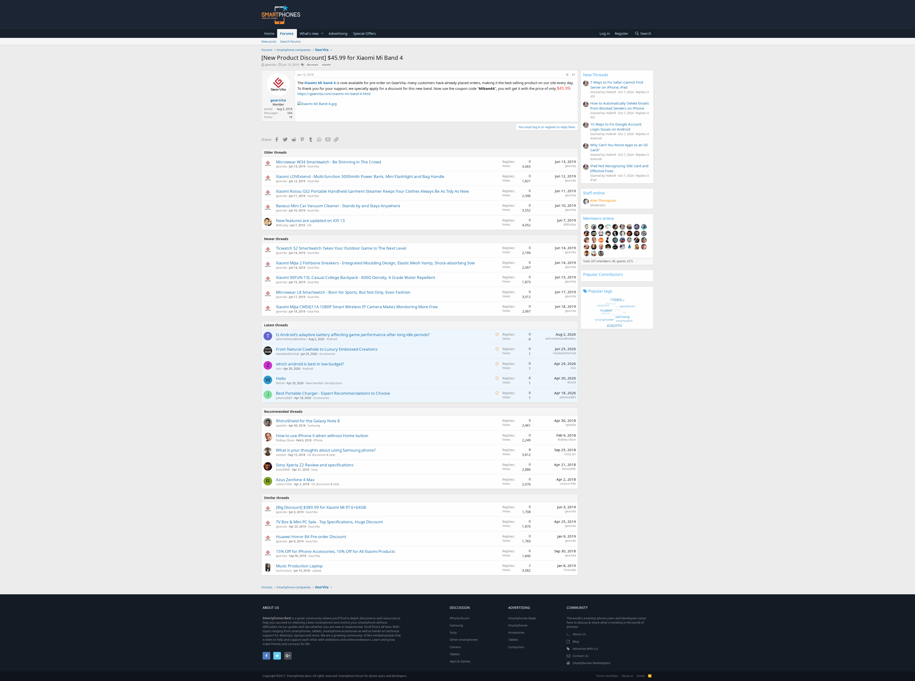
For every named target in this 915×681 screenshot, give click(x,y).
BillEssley (282, 225)
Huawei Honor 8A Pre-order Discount (311, 536)
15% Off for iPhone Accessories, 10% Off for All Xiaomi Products (335, 551)
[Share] (567, 75)
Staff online (594, 193)
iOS (309, 225)
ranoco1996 (284, 484)
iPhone (318, 440)
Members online (598, 218)
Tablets (455, 654)
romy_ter (570, 454)
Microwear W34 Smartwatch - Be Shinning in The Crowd (328, 162)
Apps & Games (460, 661)
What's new (309, 33)
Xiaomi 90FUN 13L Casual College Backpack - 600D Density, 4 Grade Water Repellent (355, 277)
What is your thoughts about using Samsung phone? (326, 450)
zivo (278, 369)
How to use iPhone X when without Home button (322, 435)
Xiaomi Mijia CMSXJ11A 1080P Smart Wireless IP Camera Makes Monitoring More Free (357, 306)
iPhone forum (459, 618)
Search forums (290, 41)
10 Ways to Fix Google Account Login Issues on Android (615, 126)
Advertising (338, 33)
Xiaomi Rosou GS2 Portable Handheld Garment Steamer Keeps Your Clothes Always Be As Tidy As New (372, 191)
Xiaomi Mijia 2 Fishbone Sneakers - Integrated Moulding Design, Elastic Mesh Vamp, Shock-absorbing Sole (375, 263)
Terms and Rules (607, 676)
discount (312, 65)
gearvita (270, 64)
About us (627, 676)
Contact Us (580, 656)
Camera (455, 647)
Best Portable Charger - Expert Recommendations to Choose (333, 393)
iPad (593, 180)
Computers (516, 647)
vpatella (281, 426)
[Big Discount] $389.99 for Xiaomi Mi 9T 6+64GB (321, 507)
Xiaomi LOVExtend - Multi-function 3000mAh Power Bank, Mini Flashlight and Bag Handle (360, 176)
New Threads (595, 74)
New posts (268, 41)
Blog (576, 641)
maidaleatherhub (287, 354)
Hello (281, 378)
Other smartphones (464, 639)
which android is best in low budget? (310, 364)
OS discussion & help (321, 455)
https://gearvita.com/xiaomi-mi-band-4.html (334, 93)
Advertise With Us (585, 648)
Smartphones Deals (522, 618)
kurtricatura (284, 571)
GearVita (313, 166)
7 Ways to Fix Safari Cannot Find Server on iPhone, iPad (616, 85)
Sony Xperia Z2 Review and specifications (314, 465)
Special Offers (364, 33)
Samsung (314, 426)
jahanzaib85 (284, 398)
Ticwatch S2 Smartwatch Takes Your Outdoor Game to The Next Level (341, 248)
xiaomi (326, 65)
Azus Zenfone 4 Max (295, 479)
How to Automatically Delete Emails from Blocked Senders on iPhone (619, 106)
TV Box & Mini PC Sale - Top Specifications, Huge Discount (329, 522)
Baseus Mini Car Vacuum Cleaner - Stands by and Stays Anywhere (338, 205)
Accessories (327, 354)
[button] (322, 33)
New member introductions (324, 383)
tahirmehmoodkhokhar (291, 339)
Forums (286, 33)
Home (269, 33)
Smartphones (518, 625)
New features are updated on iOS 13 (310, 220)
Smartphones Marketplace (591, 663)
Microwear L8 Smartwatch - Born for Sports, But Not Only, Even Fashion (343, 292)
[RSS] (649, 675)
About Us (579, 634)
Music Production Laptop (299, 566)
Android (331, 339)
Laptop (316, 571)
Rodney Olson (285, 440)
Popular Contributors (603, 274)
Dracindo (570, 570)
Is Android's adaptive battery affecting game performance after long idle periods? (353, 334)
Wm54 (280, 383)
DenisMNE (283, 470)
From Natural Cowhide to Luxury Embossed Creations (326, 349)
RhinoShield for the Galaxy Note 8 (308, 421)
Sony (314, 470)
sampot (281, 455)
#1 (573, 75)
